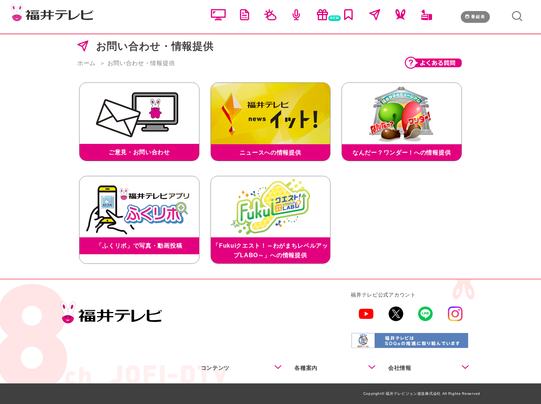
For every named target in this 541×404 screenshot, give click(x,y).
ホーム (86, 63)
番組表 (478, 16)
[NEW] (322, 18)
